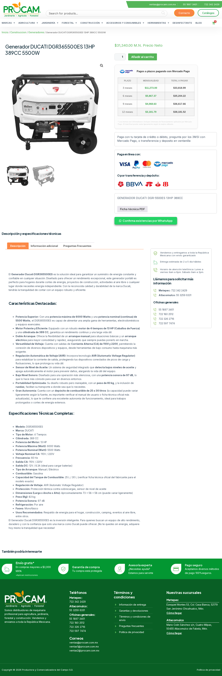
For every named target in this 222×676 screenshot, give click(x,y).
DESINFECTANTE (182, 22)
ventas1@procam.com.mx (84, 646)
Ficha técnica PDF (132, 209)
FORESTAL (68, 22)
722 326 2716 (77, 626)
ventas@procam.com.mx (83, 642)
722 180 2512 (76, 622)
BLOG (198, 22)
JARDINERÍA (48, 22)
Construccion (18, 32)
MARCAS (7, 22)
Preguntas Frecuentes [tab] (77, 245)
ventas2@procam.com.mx (84, 650)
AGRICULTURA (26, 22)
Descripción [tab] (17, 245)
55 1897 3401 (77, 618)
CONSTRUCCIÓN (90, 22)
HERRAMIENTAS (157, 22)
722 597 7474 (77, 630)
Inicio (5, 32)
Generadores (36, 32)
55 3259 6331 (77, 610)
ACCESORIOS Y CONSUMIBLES (123, 22)
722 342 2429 (77, 601)
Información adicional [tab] (44, 245)
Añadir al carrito (142, 57)
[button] (102, 65)
